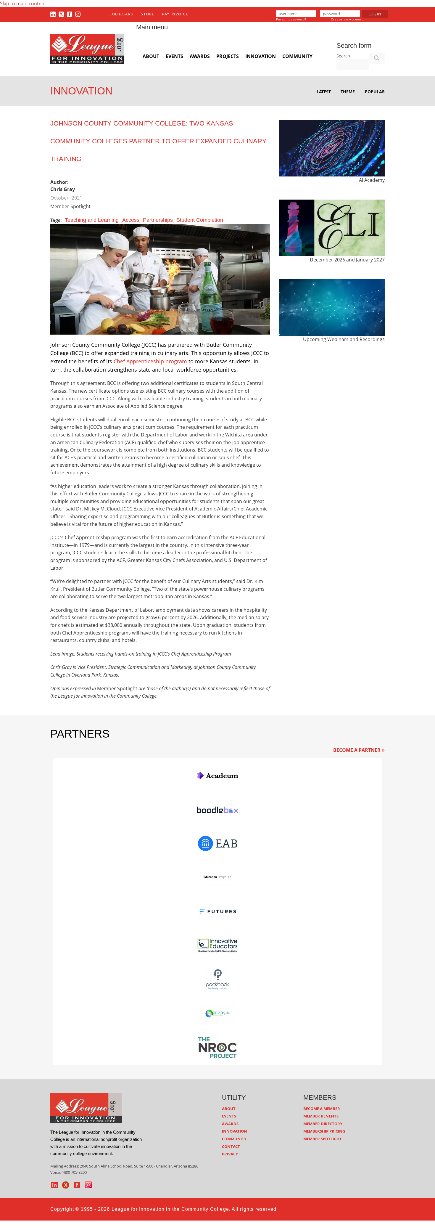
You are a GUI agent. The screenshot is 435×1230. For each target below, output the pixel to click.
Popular (375, 91)
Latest (324, 91)
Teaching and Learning (92, 220)
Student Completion (199, 220)
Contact (231, 1146)
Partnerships (158, 220)
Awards (200, 56)
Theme (348, 91)
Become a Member (321, 1108)
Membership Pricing (324, 1131)
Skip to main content (23, 3)
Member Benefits (321, 1116)
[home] (86, 1107)
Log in (374, 14)
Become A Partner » (359, 750)
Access (130, 220)
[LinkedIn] (53, 14)
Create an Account (347, 19)
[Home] (87, 48)
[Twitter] (61, 14)
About (151, 56)
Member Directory (322, 1123)
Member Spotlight (322, 1138)
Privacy (230, 1154)
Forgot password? (291, 19)
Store (147, 14)
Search (343, 56)
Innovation (260, 56)
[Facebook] (69, 14)
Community (297, 56)
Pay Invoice (175, 14)
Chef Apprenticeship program (150, 361)
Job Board (121, 14)
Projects (227, 56)
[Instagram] (77, 14)
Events (174, 56)
